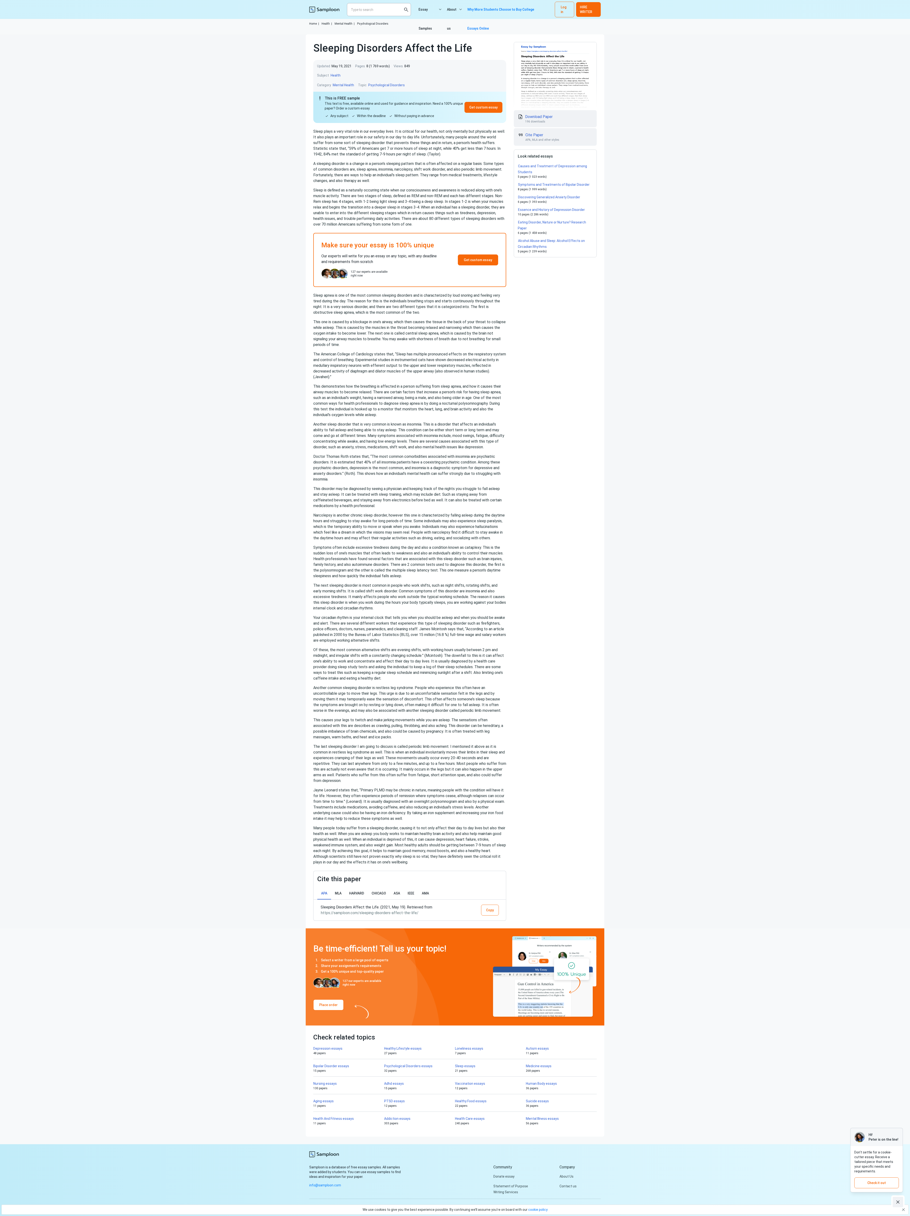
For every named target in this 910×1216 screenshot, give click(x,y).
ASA (397, 893)
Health (327, 23)
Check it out (876, 1183)
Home (314, 23)
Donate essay (503, 1176)
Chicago (379, 893)
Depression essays (327, 1048)
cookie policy (538, 1209)
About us (451, 13)
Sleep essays (465, 1066)
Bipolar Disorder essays (331, 1066)
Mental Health (345, 23)
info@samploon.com (325, 1185)
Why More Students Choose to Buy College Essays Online (500, 13)
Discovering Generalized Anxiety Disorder (549, 197)
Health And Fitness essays (333, 1119)
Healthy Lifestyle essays (403, 1048)
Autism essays (537, 1048)
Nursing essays (325, 1083)
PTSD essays (394, 1101)
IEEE (411, 893)
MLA (338, 893)
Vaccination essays (470, 1083)
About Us (566, 1176)
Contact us (568, 1186)
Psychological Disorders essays (408, 1066)
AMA (425, 893)
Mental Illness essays (542, 1119)
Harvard (356, 893)
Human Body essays (541, 1083)
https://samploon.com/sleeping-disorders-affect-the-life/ (370, 913)
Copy (490, 910)
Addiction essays (397, 1119)
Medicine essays (538, 1066)
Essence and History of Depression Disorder (551, 210)
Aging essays (323, 1101)
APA (324, 893)
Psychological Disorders (372, 23)
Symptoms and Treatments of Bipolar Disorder (554, 184)
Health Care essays (470, 1119)
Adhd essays (394, 1083)
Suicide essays (537, 1101)
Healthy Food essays (471, 1101)
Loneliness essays (469, 1048)
